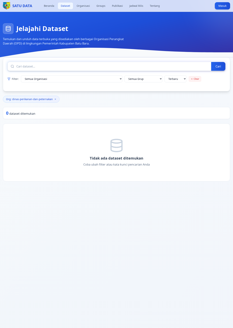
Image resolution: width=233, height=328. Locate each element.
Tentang (155, 5)
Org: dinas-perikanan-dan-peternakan (29, 99)
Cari (218, 66)
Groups (100, 5)
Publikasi (117, 5)
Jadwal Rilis (136, 5)
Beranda (49, 5)
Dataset (65, 5)
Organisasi (83, 5)
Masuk (222, 5)
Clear (196, 78)
